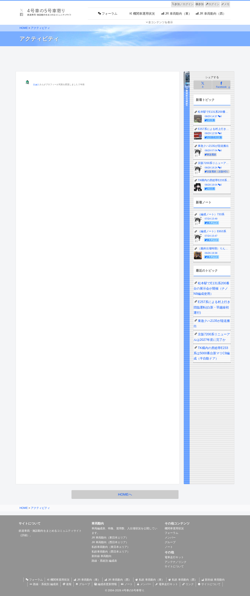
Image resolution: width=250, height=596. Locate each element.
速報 (68, 584)
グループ (170, 542)
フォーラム (171, 532)
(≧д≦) (36, 84)
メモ (226, 4)
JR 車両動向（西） (119, 579)
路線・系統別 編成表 (104, 560)
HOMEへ (125, 494)
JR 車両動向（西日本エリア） (110, 542)
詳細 (24, 535)
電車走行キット (174, 557)
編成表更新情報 (107, 584)
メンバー (170, 537)
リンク (189, 584)
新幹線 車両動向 (102, 556)
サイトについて (174, 566)
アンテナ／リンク (176, 561)
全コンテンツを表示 (160, 22)
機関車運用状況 (174, 528)
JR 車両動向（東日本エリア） (110, 537)
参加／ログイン (184, 4)
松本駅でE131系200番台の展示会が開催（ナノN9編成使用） (211, 288)
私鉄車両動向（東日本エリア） (111, 546)
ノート (169, 546)
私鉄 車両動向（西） (184, 579)
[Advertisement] (125, 57)
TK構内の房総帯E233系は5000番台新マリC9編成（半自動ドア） (212, 353)
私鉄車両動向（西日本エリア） (111, 551)
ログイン (213, 4)
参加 (201, 4)
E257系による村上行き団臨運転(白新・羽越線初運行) (212, 307)
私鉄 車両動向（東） (151, 579)
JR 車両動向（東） (88, 579)
